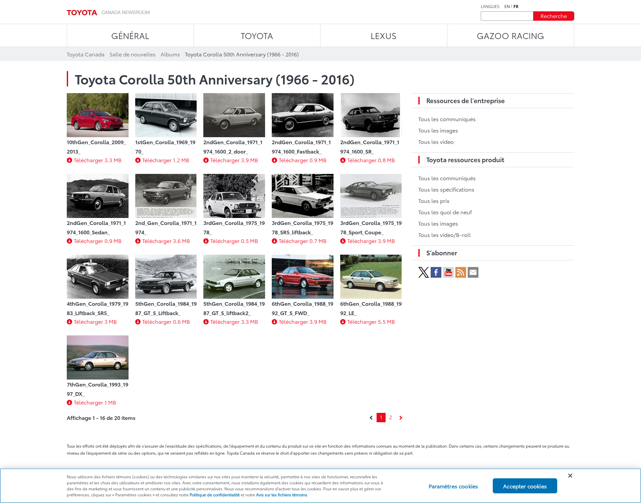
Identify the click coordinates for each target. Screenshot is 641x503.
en (507, 6)
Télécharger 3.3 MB (98, 160)
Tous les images (438, 130)
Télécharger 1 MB (95, 402)
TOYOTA (257, 35)
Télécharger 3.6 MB (166, 240)
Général (130, 35)
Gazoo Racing (510, 35)
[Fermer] (570, 475)
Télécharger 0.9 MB (303, 160)
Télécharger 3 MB (95, 321)
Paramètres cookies (453, 485)
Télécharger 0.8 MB (371, 160)
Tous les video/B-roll (444, 234)
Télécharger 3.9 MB (234, 160)
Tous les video (436, 141)
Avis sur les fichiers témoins (281, 494)
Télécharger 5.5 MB (371, 321)
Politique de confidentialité (215, 494)
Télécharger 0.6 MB (166, 321)
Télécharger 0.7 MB (303, 240)
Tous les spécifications (446, 189)
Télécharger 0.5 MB (234, 240)
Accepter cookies (525, 485)
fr (515, 6)
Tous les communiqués (447, 118)
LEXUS (384, 35)
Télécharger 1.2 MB (165, 160)
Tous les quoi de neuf (445, 212)
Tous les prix (433, 200)
